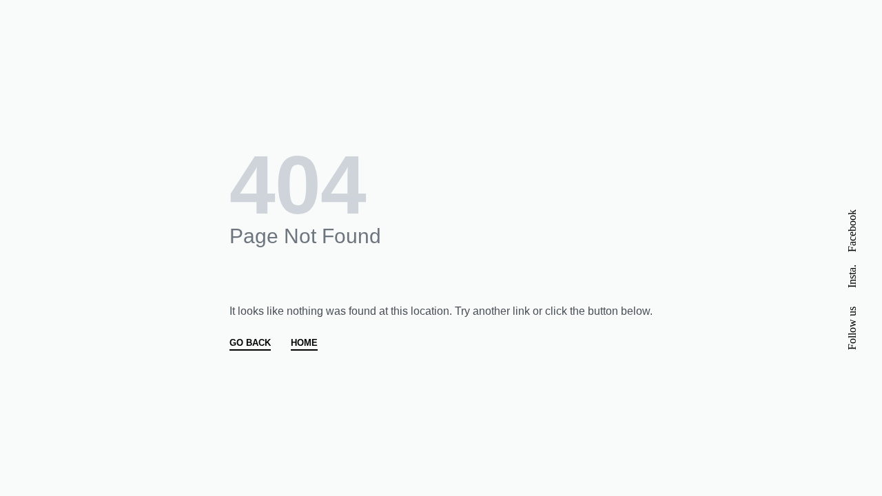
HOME (304, 343)
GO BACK (250, 343)
